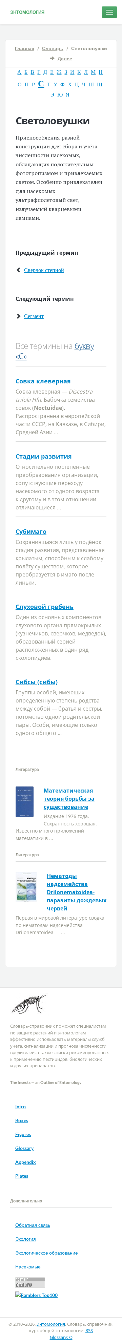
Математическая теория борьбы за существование (69, 799)
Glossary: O (61, 1337)
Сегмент (34, 315)
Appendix (25, 1162)
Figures (23, 1134)
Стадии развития (44, 456)
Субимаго (31, 531)
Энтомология (27, 12)
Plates (21, 1176)
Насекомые (28, 1266)
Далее (65, 58)
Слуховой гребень (45, 607)
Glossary (24, 1148)
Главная (24, 48)
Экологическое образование (46, 1253)
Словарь (52, 48)
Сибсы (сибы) (37, 682)
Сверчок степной (44, 269)
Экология (25, 1239)
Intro (20, 1106)
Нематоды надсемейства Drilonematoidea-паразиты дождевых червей (76, 892)
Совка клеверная (43, 381)
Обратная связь (32, 1225)
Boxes (21, 1120)
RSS (89, 1330)
